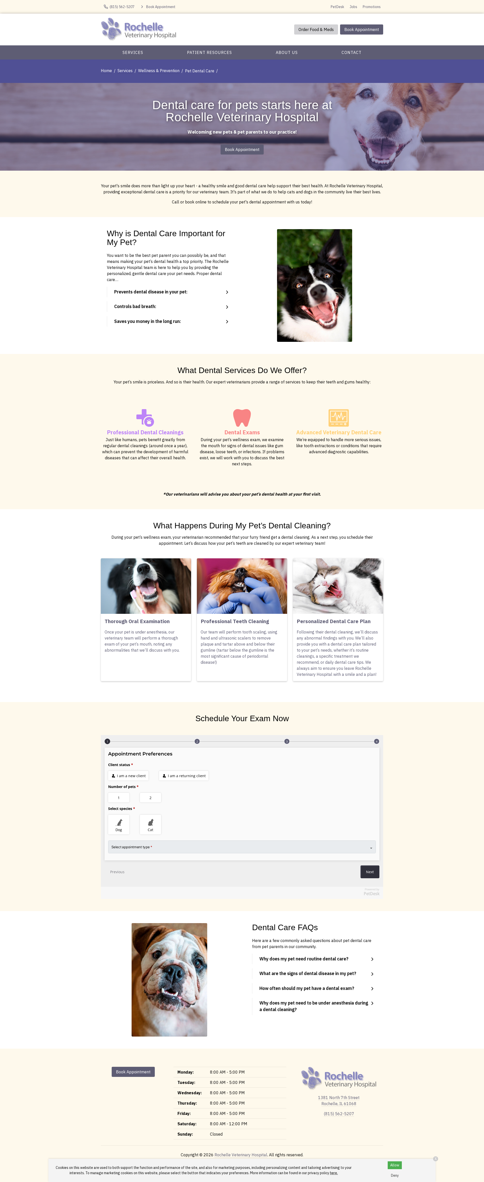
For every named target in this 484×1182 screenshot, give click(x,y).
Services (133, 52)
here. (334, 1173)
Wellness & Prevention (158, 70)
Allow (394, 1165)
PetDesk (337, 7)
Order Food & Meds (316, 29)
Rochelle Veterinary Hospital (241, 1154)
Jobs (353, 7)
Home (106, 70)
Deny (395, 1175)
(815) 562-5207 (339, 1113)
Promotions (372, 7)
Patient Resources (209, 52)
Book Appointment (361, 29)
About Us (287, 52)
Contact (351, 52)
